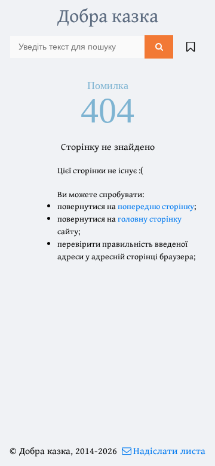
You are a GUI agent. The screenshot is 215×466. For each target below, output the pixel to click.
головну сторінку (150, 219)
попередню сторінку (156, 206)
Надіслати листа (169, 450)
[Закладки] (190, 46)
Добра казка (107, 15)
